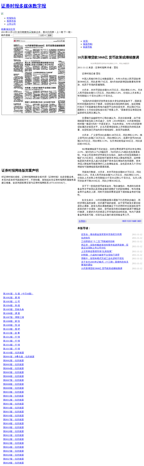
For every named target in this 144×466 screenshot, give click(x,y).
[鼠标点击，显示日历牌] (41, 32)
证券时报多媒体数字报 (23, 5)
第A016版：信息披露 (13, 352)
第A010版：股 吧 (11, 329)
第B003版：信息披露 (13, 364)
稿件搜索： (6, 35)
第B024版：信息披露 (13, 447)
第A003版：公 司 (11, 301)
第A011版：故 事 (11, 333)
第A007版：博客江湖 (13, 317)
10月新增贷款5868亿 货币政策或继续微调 (101, 268)
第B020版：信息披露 (13, 431)
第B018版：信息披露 (13, 423)
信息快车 (85, 238)
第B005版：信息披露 (13, 372)
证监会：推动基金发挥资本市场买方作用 (101, 234)
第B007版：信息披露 (13, 380)
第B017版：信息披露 (13, 419)
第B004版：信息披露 (13, 368)
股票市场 (11, 21)
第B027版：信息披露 (13, 459)
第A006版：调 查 (11, 313)
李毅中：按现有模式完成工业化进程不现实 (102, 258)
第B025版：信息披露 (13, 451)
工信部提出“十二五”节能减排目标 (98, 241)
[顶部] (139, 221)
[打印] (129, 221)
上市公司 (11, 24)
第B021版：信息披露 (13, 435)
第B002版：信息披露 (13, 360)
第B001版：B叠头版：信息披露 (18, 356)
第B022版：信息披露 (13, 439)
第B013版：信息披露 (13, 404)
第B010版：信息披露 (13, 392)
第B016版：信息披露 (13, 415)
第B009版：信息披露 (13, 388)
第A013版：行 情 (11, 341)
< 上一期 (59, 32)
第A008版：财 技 (11, 321)
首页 (85, 41)
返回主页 (10, 29)
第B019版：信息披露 (13, 427)
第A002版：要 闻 (11, 297)
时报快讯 (11, 18)
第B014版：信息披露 (13, 408)
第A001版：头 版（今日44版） (18, 293)
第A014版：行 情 (11, 345)
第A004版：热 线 (11, 305)
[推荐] (124, 221)
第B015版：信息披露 (13, 411)
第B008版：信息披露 (13, 384)
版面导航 (87, 44)
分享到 (82, 221)
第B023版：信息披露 (13, 443)
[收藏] (134, 221)
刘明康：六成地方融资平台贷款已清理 (100, 255)
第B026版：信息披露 (13, 455)
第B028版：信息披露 (13, 463)
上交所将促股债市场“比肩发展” (96, 251)
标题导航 (87, 47)
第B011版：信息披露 (13, 396)
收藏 (3, 29)
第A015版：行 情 (11, 349)
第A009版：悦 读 (11, 325)
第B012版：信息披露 (13, 400)
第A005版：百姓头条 (13, 309)
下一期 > (68, 32)
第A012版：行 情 (11, 337)
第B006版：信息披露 (13, 376)
